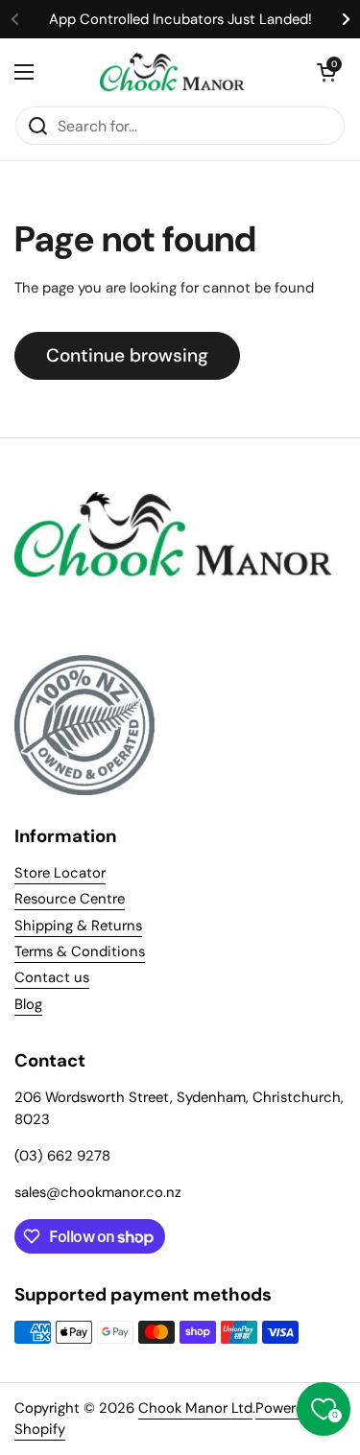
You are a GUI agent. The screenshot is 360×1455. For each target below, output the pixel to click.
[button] (326, 72)
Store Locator (60, 872)
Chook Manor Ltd (195, 1408)
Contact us (51, 977)
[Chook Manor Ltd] (175, 72)
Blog (28, 1004)
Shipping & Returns (78, 925)
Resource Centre (69, 898)
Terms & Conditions (79, 951)
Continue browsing (127, 355)
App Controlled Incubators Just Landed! (180, 19)
